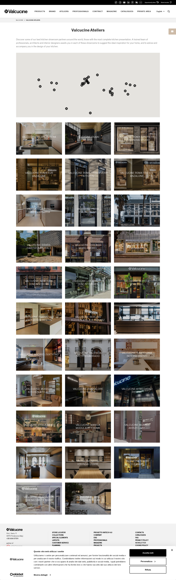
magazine (98, 543)
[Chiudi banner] (172, 550)
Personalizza (146, 561)
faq (137, 538)
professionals (100, 540)
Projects (98, 545)
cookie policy (141, 545)
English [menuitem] (159, 11)
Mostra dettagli (41, 575)
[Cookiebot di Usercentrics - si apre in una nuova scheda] (16, 575)
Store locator (165, 2)
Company (98, 535)
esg (95, 538)
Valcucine (19, 20)
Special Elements (60, 538)
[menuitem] (160, 11)
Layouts (55, 540)
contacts (139, 532)
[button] (110, 91)
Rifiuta (148, 570)
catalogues (140, 535)
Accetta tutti (148, 553)
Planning (56, 545)
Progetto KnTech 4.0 (103, 532)
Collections (58, 535)
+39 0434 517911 (12, 538)
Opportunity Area (150, 2)
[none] (160, 11)
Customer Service (60, 543)
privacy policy (141, 540)
